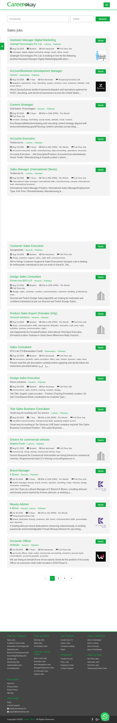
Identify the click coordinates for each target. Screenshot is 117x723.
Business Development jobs (18, 653)
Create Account (66, 659)
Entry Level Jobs (40, 658)
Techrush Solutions (19, 317)
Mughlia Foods (17, 443)
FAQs (9, 702)
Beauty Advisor (19, 504)
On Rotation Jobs (40, 646)
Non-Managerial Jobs (42, 665)
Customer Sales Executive (26, 245)
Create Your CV (67, 640)
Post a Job (65, 662)
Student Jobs (39, 674)
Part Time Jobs (93, 665)
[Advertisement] (58, 219)
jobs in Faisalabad (94, 650)
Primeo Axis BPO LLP (21, 280)
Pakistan (57, 44)
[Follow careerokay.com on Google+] (97, 719)
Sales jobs (11, 640)
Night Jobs (38, 643)
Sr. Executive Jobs (41, 671)
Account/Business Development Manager (36, 70)
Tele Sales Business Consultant (30, 408)
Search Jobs (65, 643)
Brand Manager (20, 470)
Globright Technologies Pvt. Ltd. (26, 44)
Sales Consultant (20, 347)
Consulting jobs (13, 668)
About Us (10, 683)
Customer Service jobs (16, 643)
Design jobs (11, 659)
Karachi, (42, 109)
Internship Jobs (93, 662)
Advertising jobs (13, 662)
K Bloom (14, 474)
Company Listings (68, 646)
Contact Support (67, 668)
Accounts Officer (20, 540)
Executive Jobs (40, 662)
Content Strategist (21, 104)
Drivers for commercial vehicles (30, 439)
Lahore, (48, 44)
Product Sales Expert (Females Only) (33, 313)
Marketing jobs (13, 650)
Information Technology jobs (18, 646)
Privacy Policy (12, 687)
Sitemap (10, 693)
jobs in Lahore (93, 643)
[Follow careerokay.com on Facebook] (92, 719)
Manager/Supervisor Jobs (44, 668)
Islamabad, (25, 75)
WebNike (14, 545)
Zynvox (13, 75)
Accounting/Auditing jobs (16, 656)
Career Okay (29, 719)
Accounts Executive (22, 138)
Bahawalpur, (51, 351)
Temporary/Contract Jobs (97, 668)
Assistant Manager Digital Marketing (33, 40)
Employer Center (67, 665)
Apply (101, 40)
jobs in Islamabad (94, 640)
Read (63, 650)
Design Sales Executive (25, 378)
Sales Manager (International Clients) (33, 169)
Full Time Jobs (93, 659)
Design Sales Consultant (25, 276)
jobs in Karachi (93, 646)
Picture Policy (12, 690)
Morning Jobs (39, 640)
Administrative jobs (14, 665)
